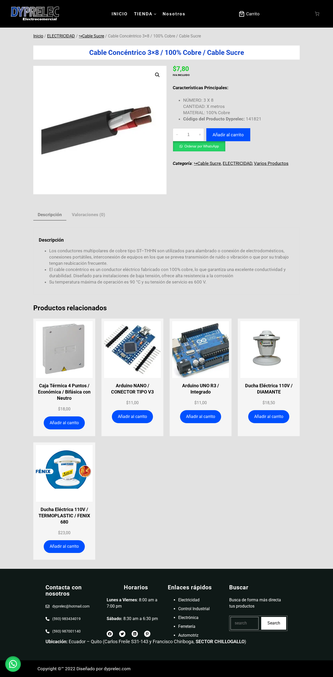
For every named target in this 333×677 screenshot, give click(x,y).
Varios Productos (271, 163)
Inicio (38, 36)
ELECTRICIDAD (61, 36)
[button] (157, 75)
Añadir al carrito (228, 134)
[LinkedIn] (135, 634)
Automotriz (188, 635)
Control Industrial (194, 608)
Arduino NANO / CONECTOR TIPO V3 (132, 389)
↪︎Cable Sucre (91, 36)
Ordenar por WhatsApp (201, 146)
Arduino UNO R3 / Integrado (200, 389)
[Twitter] (122, 634)
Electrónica (188, 617)
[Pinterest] (147, 634)
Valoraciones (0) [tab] (88, 214)
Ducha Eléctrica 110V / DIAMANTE (269, 389)
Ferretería (186, 626)
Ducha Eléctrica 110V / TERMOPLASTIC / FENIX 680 (64, 516)
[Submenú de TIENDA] (155, 13)
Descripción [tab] (50, 214)
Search (273, 623)
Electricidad (189, 599)
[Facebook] (110, 634)
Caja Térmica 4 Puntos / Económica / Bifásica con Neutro (64, 392)
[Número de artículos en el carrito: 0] (317, 14)
